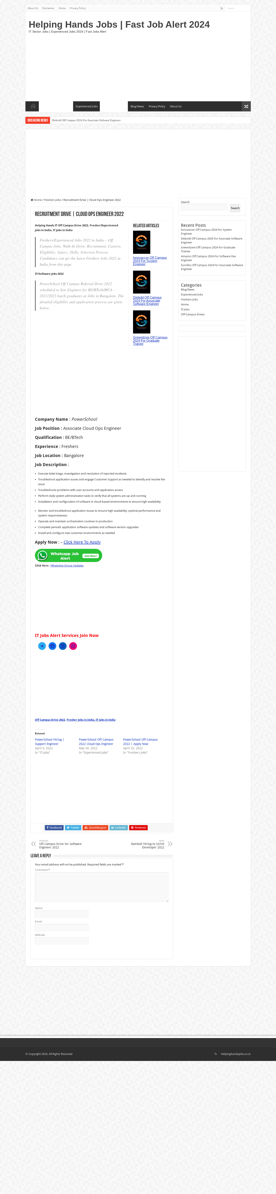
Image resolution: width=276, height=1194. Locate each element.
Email (38, 921)
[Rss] (221, 8)
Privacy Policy (78, 8)
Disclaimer (48, 8)
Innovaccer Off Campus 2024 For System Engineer (150, 261)
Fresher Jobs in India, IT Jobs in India (91, 719)
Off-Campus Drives (114, 106)
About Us (33, 8)
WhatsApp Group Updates (67, 565)
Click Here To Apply (82, 542)
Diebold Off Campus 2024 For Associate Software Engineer (86, 120)
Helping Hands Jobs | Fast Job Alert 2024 (119, 24)
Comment (42, 870)
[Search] (247, 8)
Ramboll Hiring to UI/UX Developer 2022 (147, 844)
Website (40, 935)
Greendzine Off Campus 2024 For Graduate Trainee (150, 340)
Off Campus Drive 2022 (50, 719)
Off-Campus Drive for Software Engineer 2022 (60, 844)
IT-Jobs (45, 106)
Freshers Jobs (62, 106)
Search (185, 202)
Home (62, 8)
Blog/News (137, 106)
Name (38, 908)
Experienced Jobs (87, 106)
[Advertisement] (169, 67)
